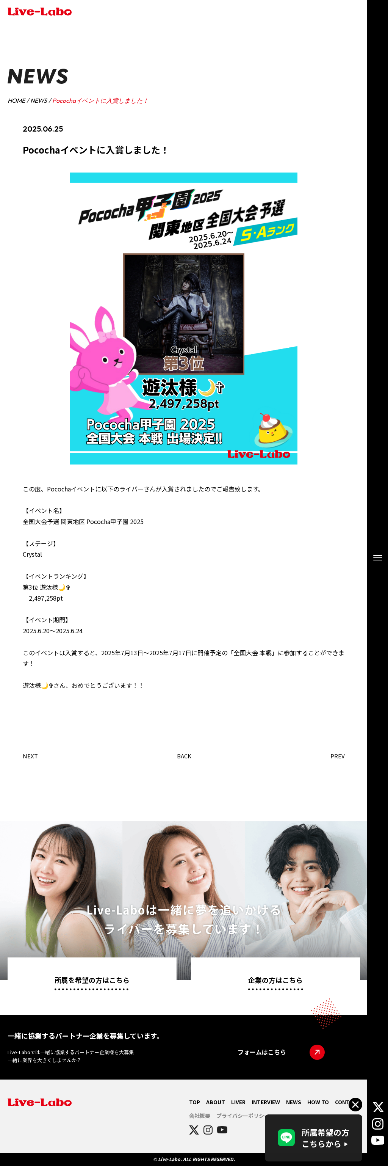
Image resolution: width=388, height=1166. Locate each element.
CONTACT (347, 1102)
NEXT (30, 756)
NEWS (38, 100)
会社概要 (199, 1115)
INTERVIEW (266, 1102)
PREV (337, 756)
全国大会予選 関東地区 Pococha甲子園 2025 (83, 521)
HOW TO (318, 1102)
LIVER (238, 1102)
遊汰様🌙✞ (55, 587)
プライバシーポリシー (242, 1115)
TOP (194, 1102)
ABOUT (215, 1102)
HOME (16, 100)
